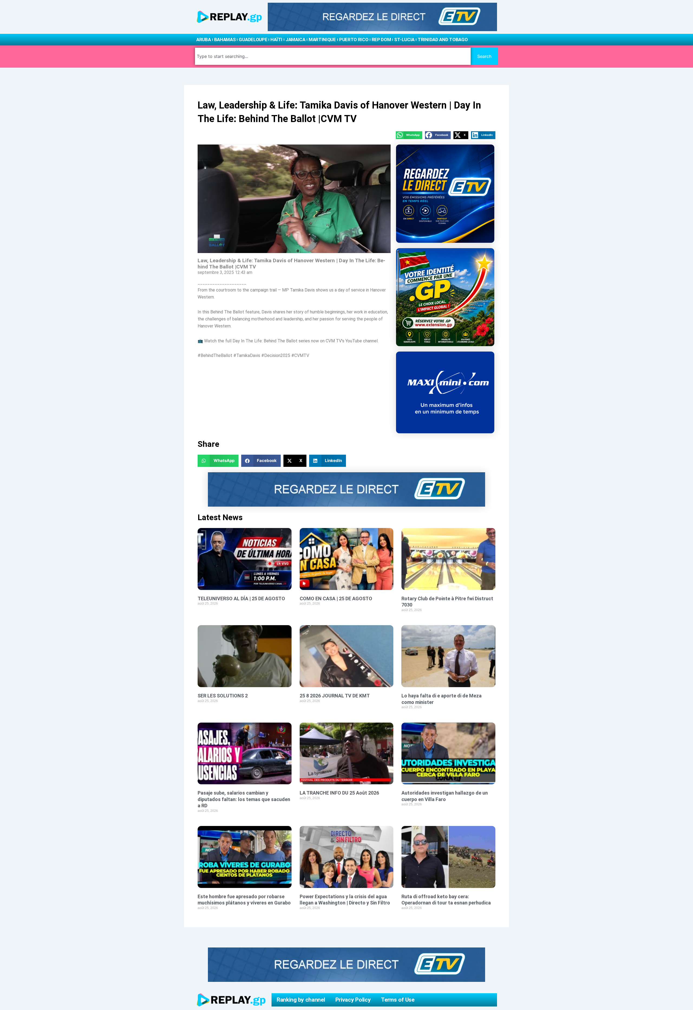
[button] (409, 135)
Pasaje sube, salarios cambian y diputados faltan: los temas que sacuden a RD (244, 799)
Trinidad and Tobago (443, 39)
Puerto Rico (353, 39)
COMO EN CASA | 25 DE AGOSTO (336, 598)
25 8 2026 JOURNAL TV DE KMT (335, 696)
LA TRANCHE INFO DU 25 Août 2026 (339, 793)
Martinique (322, 39)
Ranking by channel (301, 999)
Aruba (203, 39)
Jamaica (295, 39)
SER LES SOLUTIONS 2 (223, 696)
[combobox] (333, 56)
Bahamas (225, 39)
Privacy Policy (353, 999)
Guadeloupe (253, 39)
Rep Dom (381, 39)
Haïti (276, 39)
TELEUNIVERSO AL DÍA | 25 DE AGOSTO (241, 598)
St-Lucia (404, 39)
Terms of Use (397, 999)
